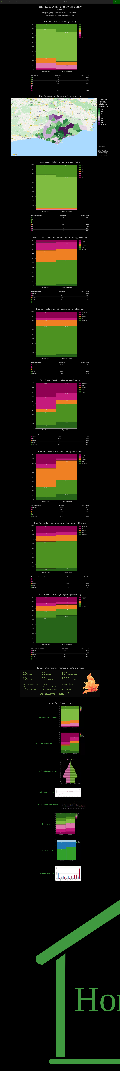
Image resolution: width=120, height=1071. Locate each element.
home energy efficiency (14, 1)
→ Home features (47, 850)
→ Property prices (47, 792)
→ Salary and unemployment (47, 804)
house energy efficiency (27, 1)
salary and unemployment (76, 1)
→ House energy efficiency (47, 743)
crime (35, 1)
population (57, 1)
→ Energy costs (47, 824)
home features (49, 1)
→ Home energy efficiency (47, 717)
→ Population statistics (49, 771)
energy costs (41, 1)
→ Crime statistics (47, 873)
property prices (64, 1)
